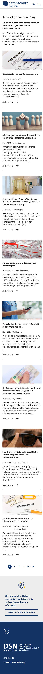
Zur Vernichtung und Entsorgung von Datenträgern (19, 264)
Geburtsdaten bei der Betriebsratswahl (20, 74)
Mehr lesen (7, 102)
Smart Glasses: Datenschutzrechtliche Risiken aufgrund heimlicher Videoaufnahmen (20, 455)
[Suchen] (34, 4)
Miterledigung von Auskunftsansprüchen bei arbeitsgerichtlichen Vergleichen (21, 136)
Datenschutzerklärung (14, 662)
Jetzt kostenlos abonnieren (21, 612)
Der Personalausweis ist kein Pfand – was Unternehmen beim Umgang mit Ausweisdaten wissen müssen (21, 391)
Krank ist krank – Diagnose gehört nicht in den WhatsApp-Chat (20, 325)
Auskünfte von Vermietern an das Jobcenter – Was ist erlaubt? (17, 520)
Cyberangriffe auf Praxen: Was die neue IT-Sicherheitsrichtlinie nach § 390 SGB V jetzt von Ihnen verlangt (21, 202)
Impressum (9, 657)
